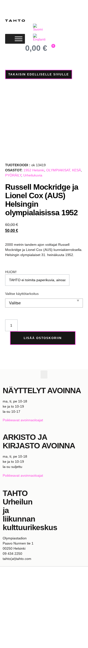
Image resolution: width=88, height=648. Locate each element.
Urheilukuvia (32, 175)
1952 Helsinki (33, 170)
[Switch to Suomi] (39, 27)
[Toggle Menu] (18, 39)
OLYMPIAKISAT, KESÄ (63, 170)
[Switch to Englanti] (39, 37)
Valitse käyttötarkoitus (22, 293)
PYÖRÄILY (13, 175)
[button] (44, 374)
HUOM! (11, 272)
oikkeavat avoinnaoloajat (24, 420)
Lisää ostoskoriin (43, 338)
